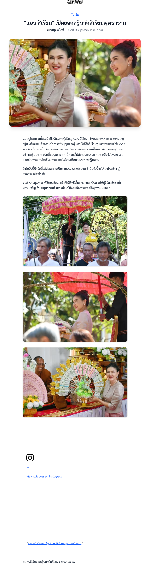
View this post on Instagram (44, 476)
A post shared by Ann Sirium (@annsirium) (54, 543)
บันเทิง (75, 15)
